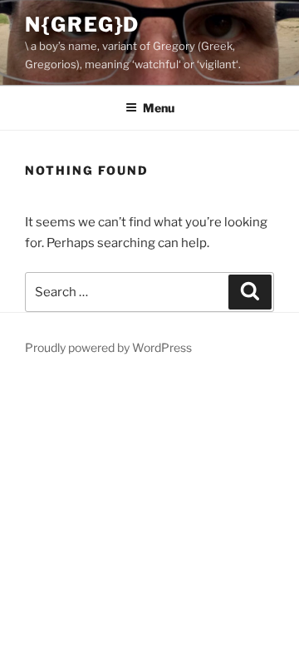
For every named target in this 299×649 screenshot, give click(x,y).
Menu (158, 108)
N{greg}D (82, 24)
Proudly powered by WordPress (108, 347)
